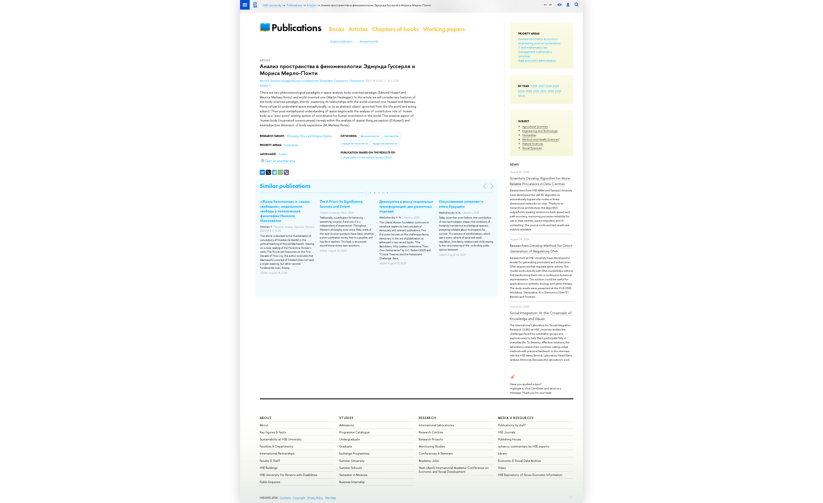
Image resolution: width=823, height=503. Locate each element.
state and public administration (537, 60)
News (514, 164)
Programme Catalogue (354, 432)
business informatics (530, 39)
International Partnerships (277, 453)
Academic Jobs (429, 461)
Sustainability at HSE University (281, 439)
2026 (549, 86)
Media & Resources (515, 418)
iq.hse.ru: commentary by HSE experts (523, 446)
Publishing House (509, 439)
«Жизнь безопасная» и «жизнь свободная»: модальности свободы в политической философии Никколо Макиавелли (285, 211)
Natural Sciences (532, 144)
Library (502, 453)
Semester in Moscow (353, 475)
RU (545, 4)
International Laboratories (436, 425)
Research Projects (431, 439)
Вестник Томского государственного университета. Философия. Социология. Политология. (312, 81)
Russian (283, 154)
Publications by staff (512, 425)
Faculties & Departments (276, 446)
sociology (524, 56)
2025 (556, 86)
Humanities (529, 135)
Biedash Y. (265, 85)
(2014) (366, 157)
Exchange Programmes (354, 453)
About (266, 418)
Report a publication (342, 41)
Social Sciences (532, 148)
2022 (536, 91)
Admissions (346, 425)
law (545, 47)
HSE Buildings (268, 468)
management (526, 52)
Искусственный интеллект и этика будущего (461, 204)
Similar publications (285, 186)
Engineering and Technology (539, 131)
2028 (534, 86)
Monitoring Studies (432, 446)
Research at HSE (369, 41)
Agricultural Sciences (535, 126)
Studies (346, 418)
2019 (558, 91)
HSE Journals (506, 432)
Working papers (444, 29)
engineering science (531, 43)
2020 (551, 91)
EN (550, 4)
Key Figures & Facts (273, 432)
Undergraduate (349, 439)
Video (502, 468)
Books (336, 29)
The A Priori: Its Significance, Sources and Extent (342, 204)
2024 (521, 91)
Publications (296, 27)
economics (550, 39)
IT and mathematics (530, 47)
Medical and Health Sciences (540, 139)
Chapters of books (395, 29)
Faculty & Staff (270, 461)
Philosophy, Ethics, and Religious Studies (309, 136)
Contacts (285, 498)
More (521, 96)
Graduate (345, 446)
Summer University (352, 461)
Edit (571, 496)
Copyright (299, 498)
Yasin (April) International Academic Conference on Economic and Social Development (454, 470)
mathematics (544, 52)
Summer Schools (350, 468)
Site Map (330, 498)
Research (427, 418)
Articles (358, 29)
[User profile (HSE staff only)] (568, 5)
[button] (366, 193)
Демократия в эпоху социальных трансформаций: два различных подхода (406, 206)
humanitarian (553, 43)
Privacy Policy (315, 498)
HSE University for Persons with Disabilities (288, 475)
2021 (543, 91)
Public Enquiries (270, 482)
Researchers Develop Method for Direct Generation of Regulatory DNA (541, 248)
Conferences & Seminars (436, 453)
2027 (541, 86)
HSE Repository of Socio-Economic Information (530, 475)
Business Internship (352, 482)
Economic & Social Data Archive (519, 461)
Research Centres (431, 432)
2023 (529, 91)
